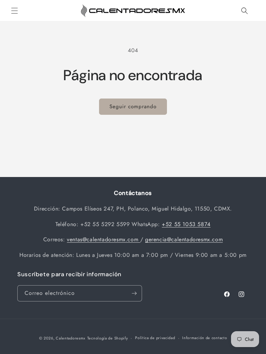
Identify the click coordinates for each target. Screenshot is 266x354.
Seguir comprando (133, 106)
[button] (14, 10)
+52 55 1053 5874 (186, 224)
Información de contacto (204, 338)
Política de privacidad (155, 338)
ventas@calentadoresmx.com (103, 239)
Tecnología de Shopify (107, 338)
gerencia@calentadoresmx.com (184, 239)
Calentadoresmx (71, 338)
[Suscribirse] (134, 293)
